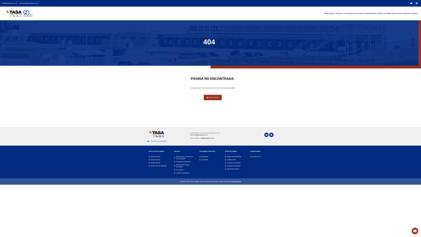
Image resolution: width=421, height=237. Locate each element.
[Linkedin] (416, 3)
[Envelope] (415, 231)
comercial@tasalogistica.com (199, 135)
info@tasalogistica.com (207, 138)
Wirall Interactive (236, 181)
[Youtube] (411, 3)
